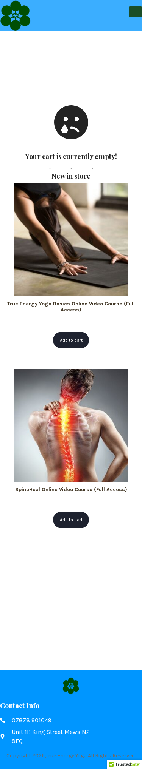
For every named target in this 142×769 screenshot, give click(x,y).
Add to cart (71, 340)
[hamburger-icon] (135, 11)
